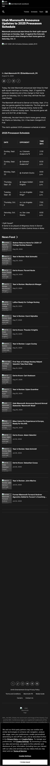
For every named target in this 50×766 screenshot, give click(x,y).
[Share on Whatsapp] (4, 81)
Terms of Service (20, 751)
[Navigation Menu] (46, 11)
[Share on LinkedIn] (14, 81)
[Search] (3, 11)
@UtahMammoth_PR (29, 73)
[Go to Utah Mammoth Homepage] (5, 4)
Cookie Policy (27, 739)
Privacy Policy (12, 739)
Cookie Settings (22, 741)
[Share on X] (9, 81)
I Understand (25, 762)
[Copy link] (18, 81)
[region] (25, 744)
